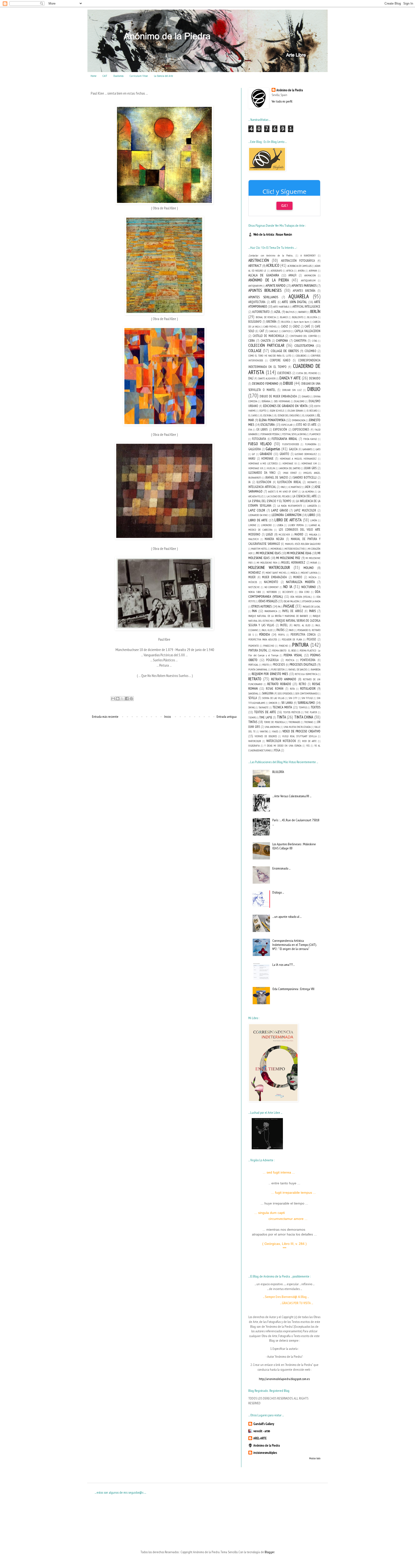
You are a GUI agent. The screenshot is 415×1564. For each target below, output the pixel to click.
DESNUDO (314, 378)
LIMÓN (313, 520)
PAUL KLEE (267, 630)
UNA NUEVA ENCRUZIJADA (297, 727)
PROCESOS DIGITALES (303, 664)
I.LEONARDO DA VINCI (261, 473)
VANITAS (264, 731)
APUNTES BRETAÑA (304, 290)
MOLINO (309, 568)
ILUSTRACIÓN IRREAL (289, 482)
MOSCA (294, 572)
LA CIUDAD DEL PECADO (278, 496)
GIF (253, 454)
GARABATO (307, 449)
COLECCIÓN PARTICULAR (266, 345)
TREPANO (308, 722)
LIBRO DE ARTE (258, 520)
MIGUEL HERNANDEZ (293, 562)
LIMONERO (266, 525)
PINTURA (300, 644)
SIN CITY (293, 698)
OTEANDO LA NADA (311, 601)
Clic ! (284, 206)
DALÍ (250, 378)
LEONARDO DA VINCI (258, 515)
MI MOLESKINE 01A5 (268, 553)
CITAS (314, 340)
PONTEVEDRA (307, 660)
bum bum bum (301, 321)
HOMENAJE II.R (255, 468)
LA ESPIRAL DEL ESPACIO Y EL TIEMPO (269, 501)
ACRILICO (272, 265)
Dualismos (118, 76)
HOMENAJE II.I (289, 463)
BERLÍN (315, 311)
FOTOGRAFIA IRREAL (284, 439)
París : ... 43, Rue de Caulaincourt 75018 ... (295, 822)
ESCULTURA (268, 424)
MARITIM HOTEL (259, 548)
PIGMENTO (253, 645)
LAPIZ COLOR (256, 510)
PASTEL (284, 625)
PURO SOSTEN (278, 669)
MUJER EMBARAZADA (274, 577)
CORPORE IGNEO (280, 360)
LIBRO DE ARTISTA (288, 520)
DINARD (306, 396)
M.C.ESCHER (284, 534)
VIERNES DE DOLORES (266, 736)
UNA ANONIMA (272, 727)
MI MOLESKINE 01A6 (299, 553)
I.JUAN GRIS (310, 468)
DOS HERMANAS (282, 401)
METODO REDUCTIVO (295, 548)
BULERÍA (285, 321)
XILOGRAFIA (254, 745)
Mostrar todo (314, 1458)
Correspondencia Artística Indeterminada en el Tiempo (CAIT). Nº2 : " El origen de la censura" (294, 944)
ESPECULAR (287, 424)
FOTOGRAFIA (259, 439)
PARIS (312, 611)
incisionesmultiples (265, 1452)
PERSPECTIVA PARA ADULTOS (262, 639)
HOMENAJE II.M (309, 463)
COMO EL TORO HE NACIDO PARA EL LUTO (269, 355)
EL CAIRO (252, 415)
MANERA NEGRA (274, 539)
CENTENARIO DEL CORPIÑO (303, 336)
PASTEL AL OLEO (302, 625)
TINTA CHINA (303, 717)
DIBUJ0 (288, 383)
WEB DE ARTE (309, 741)
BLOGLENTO (297, 317)
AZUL (277, 312)
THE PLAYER (311, 712)
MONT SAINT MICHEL (276, 572)
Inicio (167, 716)
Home (93, 76)
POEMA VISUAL (293, 655)
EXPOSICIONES (301, 429)
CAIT (105, 76)
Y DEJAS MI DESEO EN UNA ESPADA (282, 745)
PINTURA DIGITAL (257, 650)
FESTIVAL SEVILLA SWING (294, 434)
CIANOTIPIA (300, 340)
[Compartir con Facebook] (126, 698)
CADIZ (284, 326)
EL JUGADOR (308, 415)
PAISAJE (288, 606)
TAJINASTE (264, 707)
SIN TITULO (307, 698)
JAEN (307, 487)
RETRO (302, 684)
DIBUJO (313, 388)
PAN (254, 611)
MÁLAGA (313, 534)
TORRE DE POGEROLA (274, 722)
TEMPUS (303, 707)
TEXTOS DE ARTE (265, 712)
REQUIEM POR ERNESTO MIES (270, 674)
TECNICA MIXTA (282, 707)
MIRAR (313, 562)
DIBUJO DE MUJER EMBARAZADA (278, 396)
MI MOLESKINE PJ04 (267, 562)
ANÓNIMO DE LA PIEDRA (268, 280)
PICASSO (311, 639)
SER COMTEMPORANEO (306, 693)
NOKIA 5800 (254, 592)
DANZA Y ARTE (290, 378)
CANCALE (273, 331)
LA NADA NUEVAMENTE (289, 505)
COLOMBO (310, 351)
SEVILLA (252, 698)
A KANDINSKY (308, 255)
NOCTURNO (308, 587)
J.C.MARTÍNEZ (294, 487)
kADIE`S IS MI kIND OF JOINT (283, 491)
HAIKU (251, 458)
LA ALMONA (308, 491)
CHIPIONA (282, 340)
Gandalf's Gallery (263, 1424)
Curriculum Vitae (139, 76)
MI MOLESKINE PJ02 (288, 558)
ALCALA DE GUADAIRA (263, 275)
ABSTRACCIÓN (258, 260)
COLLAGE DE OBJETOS (285, 351)
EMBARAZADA (298, 420)
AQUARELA (298, 296)
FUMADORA (310, 444)
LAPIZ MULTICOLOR (305, 510)
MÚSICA (312, 577)
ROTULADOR (308, 688)
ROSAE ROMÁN (274, 688)
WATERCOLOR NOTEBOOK (281, 741)
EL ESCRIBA (265, 415)
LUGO (269, 534)
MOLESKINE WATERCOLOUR (269, 567)
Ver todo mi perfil (282, 101)
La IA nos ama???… (283, 964)
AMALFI (292, 275)
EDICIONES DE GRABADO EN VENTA (285, 406)
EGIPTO (262, 410)
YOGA (277, 750)
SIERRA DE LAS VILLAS (273, 698)
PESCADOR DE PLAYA (292, 639)
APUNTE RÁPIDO (276, 285)
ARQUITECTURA (256, 302)
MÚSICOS (252, 582)
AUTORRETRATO (261, 312)
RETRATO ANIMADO (283, 679)
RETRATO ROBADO (279, 684)
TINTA (281, 717)
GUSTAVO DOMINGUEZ (306, 454)
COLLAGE (255, 350)
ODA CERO (304, 592)
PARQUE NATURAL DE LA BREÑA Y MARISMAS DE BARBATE (278, 616)
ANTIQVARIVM (255, 285)
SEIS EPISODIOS (285, 693)
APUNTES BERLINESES (265, 290)
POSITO (265, 664)
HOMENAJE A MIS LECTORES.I (263, 463)
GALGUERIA (254, 449)
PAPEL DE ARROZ (292, 611)
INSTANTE (312, 482)
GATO (318, 449)
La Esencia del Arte (163, 76)
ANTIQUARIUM (308, 280)
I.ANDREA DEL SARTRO (289, 468)
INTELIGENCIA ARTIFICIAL (262, 487)
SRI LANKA (287, 703)
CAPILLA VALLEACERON (307, 331)
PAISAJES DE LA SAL (312, 606)
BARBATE (302, 312)
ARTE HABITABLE (281, 306)
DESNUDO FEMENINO (265, 383)
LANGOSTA (312, 505)
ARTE (273, 302)
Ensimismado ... (281, 868)
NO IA (287, 586)
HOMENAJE (267, 458)
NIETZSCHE (254, 587)
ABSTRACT (255, 265)
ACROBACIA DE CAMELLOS (299, 266)
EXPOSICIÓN (280, 429)
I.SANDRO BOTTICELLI (305, 477)
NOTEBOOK (272, 592)
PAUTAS (280, 630)
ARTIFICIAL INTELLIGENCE (306, 306)
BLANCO (284, 317)
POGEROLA (272, 660)
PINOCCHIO (268, 645)
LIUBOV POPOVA (296, 525)
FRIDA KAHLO (310, 439)
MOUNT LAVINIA (309, 572)
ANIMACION (310, 275)
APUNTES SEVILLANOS (263, 297)
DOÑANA (266, 401)
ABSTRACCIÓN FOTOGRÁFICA (298, 260)
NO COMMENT (271, 587)
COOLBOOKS (301, 355)
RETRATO (254, 679)
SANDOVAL (253, 693)
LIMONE (252, 525)
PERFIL (281, 634)
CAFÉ (307, 326)
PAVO (291, 630)
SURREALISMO (306, 702)
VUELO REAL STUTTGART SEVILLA (299, 736)
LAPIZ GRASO (279, 510)
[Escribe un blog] (117, 698)
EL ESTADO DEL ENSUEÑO (287, 415)
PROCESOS (279, 664)
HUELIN (271, 468)
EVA (250, 429)
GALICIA (293, 449)
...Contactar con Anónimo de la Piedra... (270, 255)
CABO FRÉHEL (270, 326)
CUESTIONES (284, 373)
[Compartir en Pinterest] (131, 698)
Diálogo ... (278, 892)
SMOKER (273, 703)
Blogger (269, 1552)
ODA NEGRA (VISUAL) (301, 596)
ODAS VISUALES (267, 601)
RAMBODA (315, 669)
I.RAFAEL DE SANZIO (276, 477)
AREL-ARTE (260, 1438)
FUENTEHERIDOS (290, 444)
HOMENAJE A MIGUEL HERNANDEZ (298, 458)
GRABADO (266, 454)
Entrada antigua (227, 716)
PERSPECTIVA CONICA (303, 634)
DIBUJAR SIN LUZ (292, 390)
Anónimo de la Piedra (289, 90)
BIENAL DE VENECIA (266, 317)
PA (279, 606)
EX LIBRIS (262, 429)
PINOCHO (283, 645)
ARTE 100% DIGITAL (294, 302)
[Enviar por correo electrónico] (113, 698)
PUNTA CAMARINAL (258, 669)
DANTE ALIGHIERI (267, 378)
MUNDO (297, 577)
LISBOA (280, 525)
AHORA (301, 270)
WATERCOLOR (254, 741)
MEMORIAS (276, 548)
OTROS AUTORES (261, 606)
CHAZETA (266, 340)
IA (249, 482)
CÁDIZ (296, 326)
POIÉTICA (290, 660)
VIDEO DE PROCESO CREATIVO (301, 731)
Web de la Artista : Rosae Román (272, 234)
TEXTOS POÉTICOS (291, 712)
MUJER (252, 577)
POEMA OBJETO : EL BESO (284, 650)
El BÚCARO (312, 410)
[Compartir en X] (122, 698)
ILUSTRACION (263, 482)
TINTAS (252, 722)
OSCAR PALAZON (291, 601)
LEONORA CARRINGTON (286, 515)
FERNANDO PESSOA (270, 434)
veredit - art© (261, 1431)
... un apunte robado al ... (286, 916)
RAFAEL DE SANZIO (297, 669)
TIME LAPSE (265, 717)
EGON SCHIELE (277, 410)
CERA (251, 340)
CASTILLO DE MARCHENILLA (268, 336)
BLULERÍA (312, 317)
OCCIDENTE (287, 592)
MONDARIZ (254, 572)
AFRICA (289, 270)
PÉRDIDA (264, 634)
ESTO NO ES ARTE (306, 424)
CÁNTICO (286, 331)
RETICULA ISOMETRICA (306, 674)
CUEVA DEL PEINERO (306, 373)
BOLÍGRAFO (255, 321)
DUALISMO (299, 401)
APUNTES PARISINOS (304, 285)
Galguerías (273, 448)
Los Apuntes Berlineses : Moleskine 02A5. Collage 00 (294, 846)
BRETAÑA (271, 321)
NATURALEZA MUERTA (300, 582)
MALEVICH (253, 539)
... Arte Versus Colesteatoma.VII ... (291, 796)
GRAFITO (284, 454)
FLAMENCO (315, 434)
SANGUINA (268, 693)
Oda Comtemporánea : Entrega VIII (293, 989)
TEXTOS (315, 707)
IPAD (283, 487)
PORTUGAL (253, 664)
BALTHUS (290, 312)
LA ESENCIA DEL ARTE (305, 496)
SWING (251, 707)
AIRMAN (313, 270)
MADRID (298, 534)
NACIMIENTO (271, 582)
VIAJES (275, 731)
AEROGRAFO (276, 270)
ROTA (292, 688)
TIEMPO (252, 717)
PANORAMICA (270, 611)
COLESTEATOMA (304, 345)
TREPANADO (294, 722)
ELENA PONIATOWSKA (272, 420)
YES (308, 745)
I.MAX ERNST (290, 473)
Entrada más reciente (105, 716)
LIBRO (311, 515)
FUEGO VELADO (260, 443)
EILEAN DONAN (295, 410)
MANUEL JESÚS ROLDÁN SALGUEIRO (303, 544)
